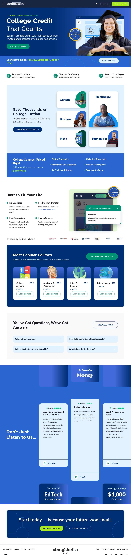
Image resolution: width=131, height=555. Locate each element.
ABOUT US (7, 549)
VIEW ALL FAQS (105, 325)
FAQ (97, 549)
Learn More (19, 170)
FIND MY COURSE (18, 46)
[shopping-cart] (96, 4)
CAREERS (32, 549)
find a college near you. (46, 209)
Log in (105, 4)
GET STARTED (108, 61)
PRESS (16, 549)
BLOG (24, 549)
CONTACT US (122, 549)
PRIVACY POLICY (108, 549)
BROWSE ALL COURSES (27, 129)
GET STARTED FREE (78, 528)
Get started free (120, 4)
